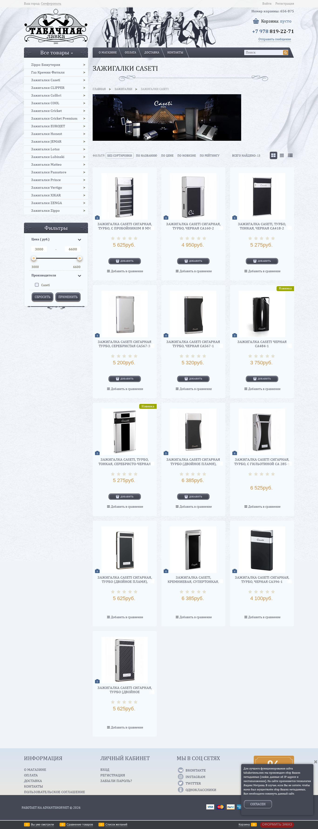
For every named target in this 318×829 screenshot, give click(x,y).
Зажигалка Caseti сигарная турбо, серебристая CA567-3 (124, 343)
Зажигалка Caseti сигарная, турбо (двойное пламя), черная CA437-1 (125, 581)
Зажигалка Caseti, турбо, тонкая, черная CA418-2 (262, 226)
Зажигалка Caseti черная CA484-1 (262, 343)
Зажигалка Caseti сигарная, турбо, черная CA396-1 (262, 579)
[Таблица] (290, 155)
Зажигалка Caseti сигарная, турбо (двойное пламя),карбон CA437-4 (125, 691)
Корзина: (276, 20)
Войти (266, 3)
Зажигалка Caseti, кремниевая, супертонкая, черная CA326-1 (193, 581)
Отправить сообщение (274, 39)
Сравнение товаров (80, 824)
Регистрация (284, 3)
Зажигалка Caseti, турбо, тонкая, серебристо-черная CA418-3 (124, 463)
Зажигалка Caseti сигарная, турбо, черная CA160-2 (193, 226)
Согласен (258, 804)
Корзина (244, 824)
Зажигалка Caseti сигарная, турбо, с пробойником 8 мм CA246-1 (125, 228)
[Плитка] (273, 155)
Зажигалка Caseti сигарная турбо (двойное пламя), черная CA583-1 (193, 463)
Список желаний (116, 824)
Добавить (127, 260)
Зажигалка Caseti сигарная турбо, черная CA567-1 (193, 343)
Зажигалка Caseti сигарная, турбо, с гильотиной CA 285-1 (262, 461)
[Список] (282, 155)
